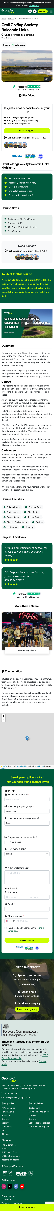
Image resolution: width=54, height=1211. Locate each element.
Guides (5, 1148)
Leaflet (4, 766)
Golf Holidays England (39, 1126)
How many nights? (17, 849)
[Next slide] (48, 634)
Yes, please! (15, 842)
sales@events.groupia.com (17, 1097)
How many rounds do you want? (24, 818)
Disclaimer (6, 1199)
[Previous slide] (6, 634)
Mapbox (3, 768)
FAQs (36, 996)
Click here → (34, 5)
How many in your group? (21, 806)
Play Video (28, 95)
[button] (35, 11)
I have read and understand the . (26, 929)
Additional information (18, 868)
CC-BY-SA (40, 766)
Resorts (32, 1119)
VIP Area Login (8, 1108)
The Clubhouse (9, 1145)
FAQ (3, 1130)
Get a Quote (28, 130)
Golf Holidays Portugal (39, 1123)
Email (11, 904)
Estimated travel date (18, 794)
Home (4, 18)
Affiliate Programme (11, 1156)
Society (5, 1123)
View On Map (7, 38)
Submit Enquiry (27, 940)
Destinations (34, 1108)
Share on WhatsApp (14, 45)
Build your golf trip (28, 1009)
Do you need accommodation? (22, 837)
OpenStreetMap (22, 766)
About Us (6, 1115)
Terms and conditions (12, 1203)
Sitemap (5, 1134)
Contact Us (7, 1126)
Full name (13, 892)
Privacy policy (8, 1196)
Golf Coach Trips (9, 1152)
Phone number (16, 916)
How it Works (8, 1111)
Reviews (5, 1119)
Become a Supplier (10, 1159)
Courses (11, 18)
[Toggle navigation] (51, 11)
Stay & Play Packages (39, 1111)
